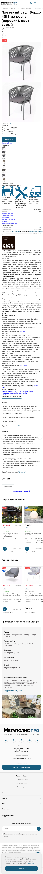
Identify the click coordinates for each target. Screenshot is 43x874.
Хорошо (21, 868)
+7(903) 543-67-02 (21, 751)
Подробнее (27, 608)
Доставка (23, 365)
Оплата (22, 331)
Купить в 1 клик (7, 143)
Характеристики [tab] (7, 215)
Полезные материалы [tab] (9, 223)
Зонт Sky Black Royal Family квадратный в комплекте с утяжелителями (11, 535)
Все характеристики (7, 213)
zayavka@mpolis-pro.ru (13, 668)
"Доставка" (22, 472)
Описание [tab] (5, 217)
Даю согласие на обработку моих (20, 835)
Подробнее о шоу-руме (13, 691)
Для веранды (16, 231)
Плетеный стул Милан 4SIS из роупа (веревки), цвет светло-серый (34, 595)
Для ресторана (34, 231)
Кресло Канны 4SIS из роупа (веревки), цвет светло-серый (11, 594)
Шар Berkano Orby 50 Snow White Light (33, 534)
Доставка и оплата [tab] (8, 219)
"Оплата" (21, 426)
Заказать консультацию (21, 767)
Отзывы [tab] (4, 221)
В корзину (9, 139)
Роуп (39, 235)
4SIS (40, 227)
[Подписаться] (39, 829)
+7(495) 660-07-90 (21, 749)
